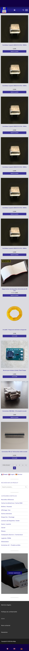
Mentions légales (6, 605)
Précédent (6, 465)
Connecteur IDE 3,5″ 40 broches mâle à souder (14, 451)
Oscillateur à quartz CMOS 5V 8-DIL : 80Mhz (14, 248)
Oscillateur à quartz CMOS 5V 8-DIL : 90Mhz (14, 167)
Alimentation (5, 541)
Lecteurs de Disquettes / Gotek (10, 520)
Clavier (3, 527)
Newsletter (4, 632)
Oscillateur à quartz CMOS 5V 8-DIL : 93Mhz (14, 85)
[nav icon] (26, 10)
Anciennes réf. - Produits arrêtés (10, 545)
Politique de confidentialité (9, 612)
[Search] (26, 487)
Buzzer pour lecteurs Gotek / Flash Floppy (14, 370)
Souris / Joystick (6, 524)
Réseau (3, 531)
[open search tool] (23, 10)
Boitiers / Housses (6, 506)
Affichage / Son (5, 510)
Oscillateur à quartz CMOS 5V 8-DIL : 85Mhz (14, 207)
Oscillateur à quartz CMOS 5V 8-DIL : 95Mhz (14, 45)
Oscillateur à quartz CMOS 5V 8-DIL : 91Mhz (14, 126)
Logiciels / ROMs (6, 538)
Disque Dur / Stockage (7, 517)
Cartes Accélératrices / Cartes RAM (11, 503)
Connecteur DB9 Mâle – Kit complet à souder (14, 411)
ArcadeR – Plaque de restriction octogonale (14, 329)
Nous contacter (5, 625)
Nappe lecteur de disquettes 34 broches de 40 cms (14, 289)
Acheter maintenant (14, 573)
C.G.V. (3, 618)
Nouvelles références (7, 499)
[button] (14, 51)
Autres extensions (6, 513)
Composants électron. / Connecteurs (12, 534)
